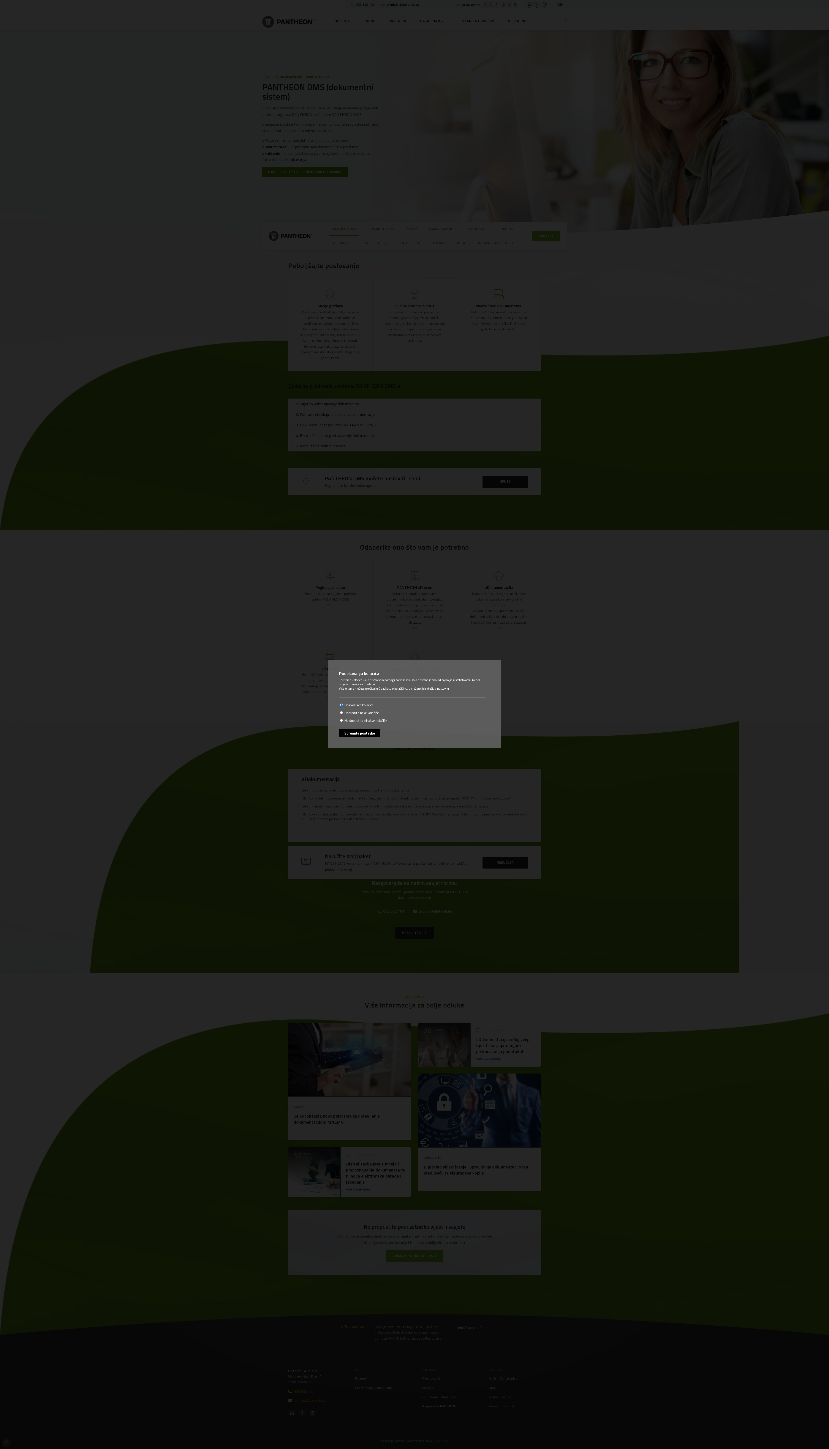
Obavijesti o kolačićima (393, 688)
